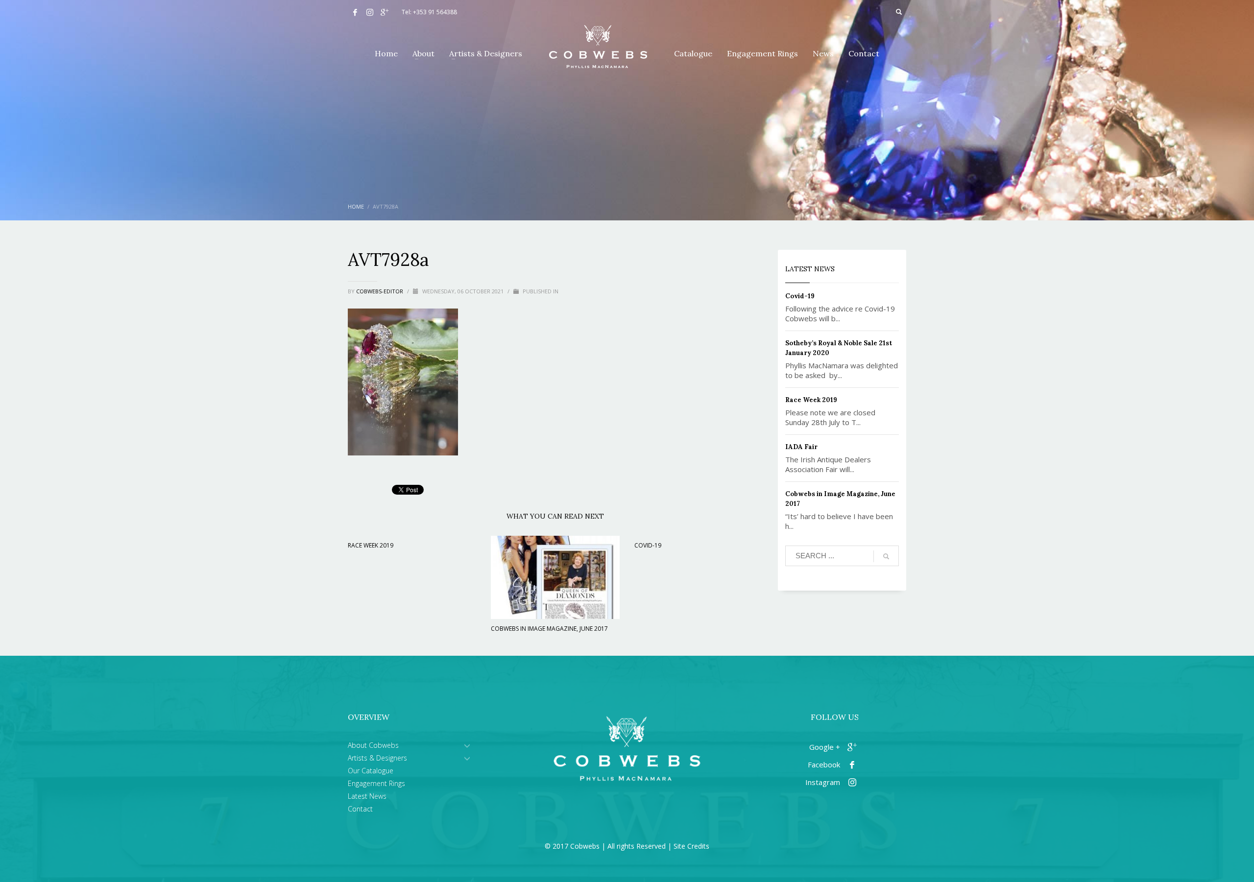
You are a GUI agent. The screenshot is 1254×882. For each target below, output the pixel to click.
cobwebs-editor (380, 291)
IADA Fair (801, 447)
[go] (886, 556)
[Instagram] (369, 12)
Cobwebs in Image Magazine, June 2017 (549, 628)
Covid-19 (647, 545)
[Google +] (384, 12)
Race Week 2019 (370, 545)
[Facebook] (355, 12)
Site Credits (691, 846)
